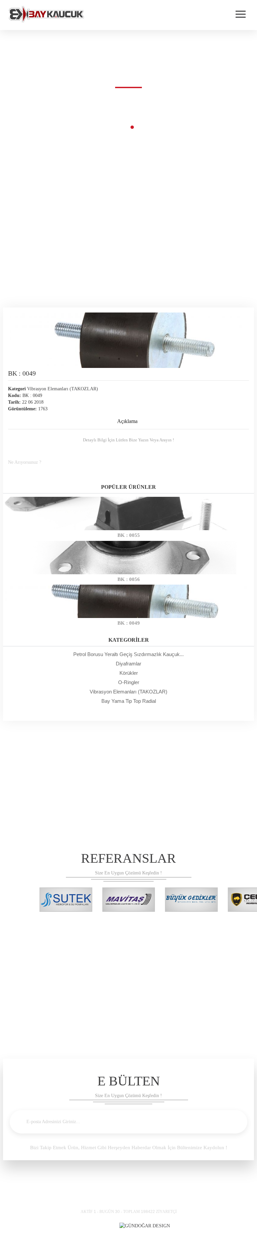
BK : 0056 (128, 579)
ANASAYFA (112, 126)
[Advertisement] (128, 250)
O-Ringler (128, 682)
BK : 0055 (128, 535)
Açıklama (127, 421)
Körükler (128, 673)
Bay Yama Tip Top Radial (128, 701)
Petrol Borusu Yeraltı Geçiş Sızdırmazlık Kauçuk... (128, 654)
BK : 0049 (128, 623)
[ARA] (240, 461)
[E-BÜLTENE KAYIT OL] (229, 1122)
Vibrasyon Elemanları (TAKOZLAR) (128, 691)
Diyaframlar (128, 663)
